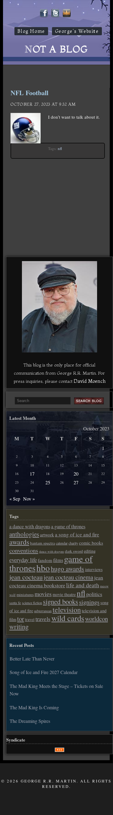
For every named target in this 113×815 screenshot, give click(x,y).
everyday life (23, 560)
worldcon (96, 618)
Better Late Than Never (32, 658)
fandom (45, 560)
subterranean (43, 611)
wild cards (67, 618)
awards (19, 542)
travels (42, 619)
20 (76, 473)
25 (47, 482)
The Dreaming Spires (30, 721)
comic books (91, 543)
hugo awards (67, 568)
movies (43, 594)
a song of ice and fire (77, 534)
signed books (60, 601)
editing (90, 551)
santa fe (15, 602)
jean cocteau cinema (68, 577)
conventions (23, 550)
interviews (93, 569)
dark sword (74, 551)
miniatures (25, 594)
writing (19, 626)
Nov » (29, 498)
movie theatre (64, 594)
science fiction (32, 602)
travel (30, 619)
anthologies (24, 534)
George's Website (77, 31)
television (67, 609)
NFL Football (29, 93)
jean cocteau (26, 576)
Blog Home (31, 31)
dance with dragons (51, 551)
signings (89, 602)
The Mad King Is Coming (34, 707)
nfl (60, 148)
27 (76, 482)
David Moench (89, 381)
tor (20, 618)
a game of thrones (68, 526)
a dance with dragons (29, 526)
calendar (62, 543)
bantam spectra (42, 543)
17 (32, 473)
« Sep (14, 498)
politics (94, 594)
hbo (43, 567)
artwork (47, 535)
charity (73, 543)
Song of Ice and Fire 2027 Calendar (44, 672)
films (58, 560)
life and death (82, 585)
